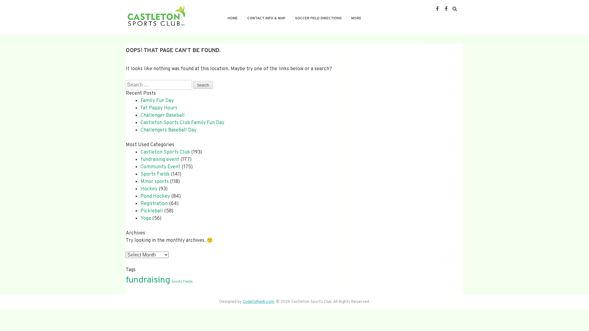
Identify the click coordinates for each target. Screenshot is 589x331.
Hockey (149, 189)
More (356, 18)
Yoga (146, 218)
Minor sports (155, 182)
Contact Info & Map (266, 18)
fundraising (148, 280)
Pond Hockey (155, 196)
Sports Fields (155, 174)
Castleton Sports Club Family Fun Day (182, 123)
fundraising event (160, 160)
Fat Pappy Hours (159, 108)
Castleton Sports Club (165, 152)
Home (233, 18)
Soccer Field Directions (318, 18)
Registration (154, 204)
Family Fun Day (157, 101)
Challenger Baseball (163, 115)
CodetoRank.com (258, 301)
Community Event (160, 167)
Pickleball (152, 211)
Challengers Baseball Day (168, 130)
